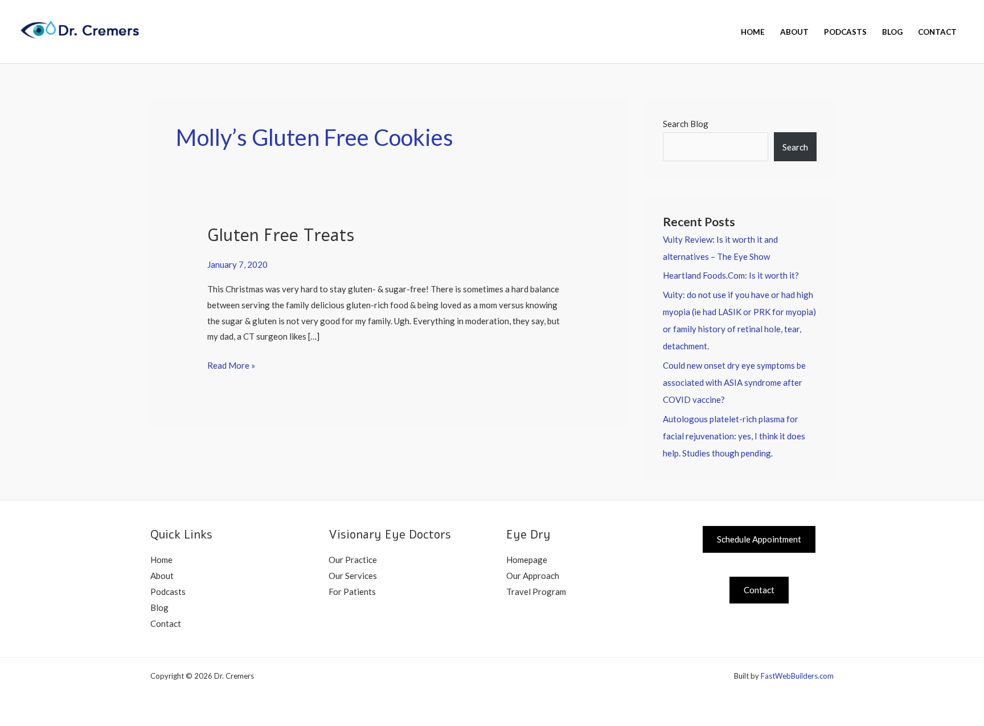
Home (753, 31)
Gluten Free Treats (280, 235)
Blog (892, 31)
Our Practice (353, 559)
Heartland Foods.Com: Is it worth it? (731, 275)
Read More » (231, 364)
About (794, 31)
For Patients (352, 591)
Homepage (526, 559)
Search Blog (685, 124)
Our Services (353, 575)
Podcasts (845, 31)
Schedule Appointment (759, 539)
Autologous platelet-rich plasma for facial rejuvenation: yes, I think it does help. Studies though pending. (734, 436)
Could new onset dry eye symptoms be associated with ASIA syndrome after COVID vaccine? (734, 382)
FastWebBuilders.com (797, 675)
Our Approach (532, 575)
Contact (937, 31)
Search (795, 147)
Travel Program (536, 591)
